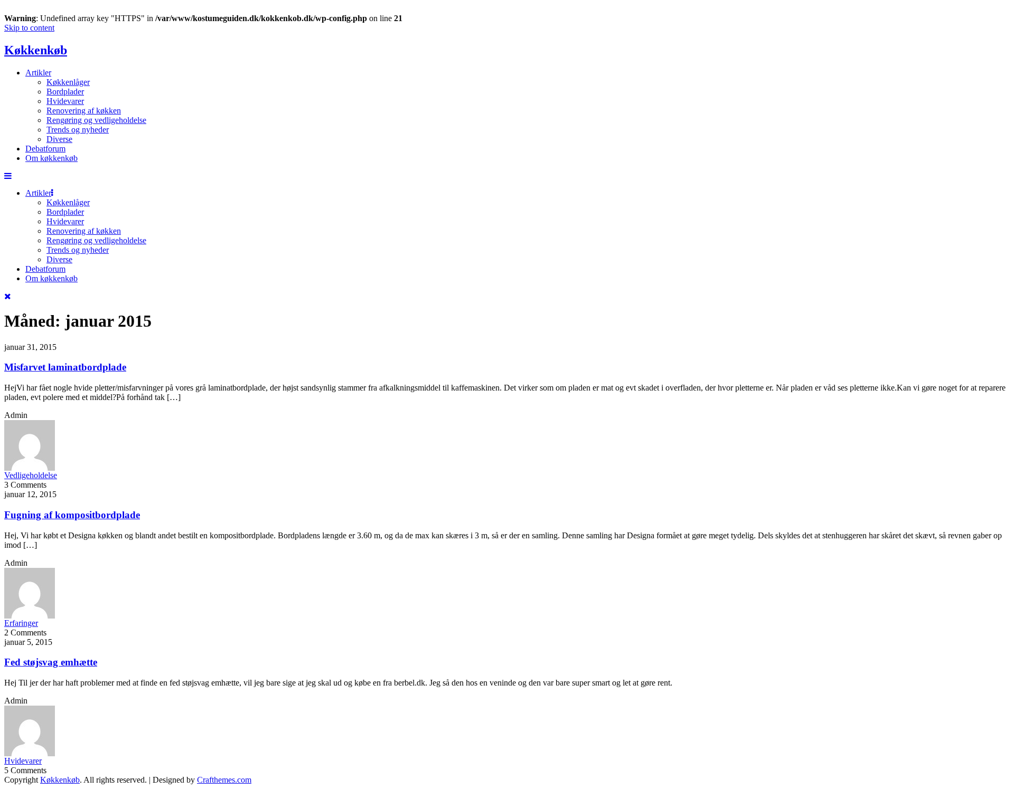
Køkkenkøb (35, 50)
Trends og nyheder (77, 129)
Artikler (38, 72)
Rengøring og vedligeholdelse (96, 120)
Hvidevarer (65, 101)
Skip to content (29, 27)
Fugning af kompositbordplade (72, 514)
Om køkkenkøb (51, 158)
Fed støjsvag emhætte (50, 662)
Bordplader (65, 91)
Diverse (59, 139)
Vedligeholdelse (30, 475)
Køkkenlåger (68, 82)
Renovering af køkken (83, 110)
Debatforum (45, 148)
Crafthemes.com (224, 779)
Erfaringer (21, 623)
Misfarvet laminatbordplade (65, 367)
